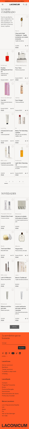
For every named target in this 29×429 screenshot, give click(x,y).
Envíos (4, 387)
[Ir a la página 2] (23, 181)
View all (14, 326)
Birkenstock (18, 213)
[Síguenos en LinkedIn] (20, 353)
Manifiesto (5, 367)
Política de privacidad (8, 395)
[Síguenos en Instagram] (6, 353)
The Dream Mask (5, 248)
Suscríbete (22, 348)
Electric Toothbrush (21, 277)
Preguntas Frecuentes (8, 385)
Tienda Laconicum (7, 369)
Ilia (16, 128)
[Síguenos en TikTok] (17, 353)
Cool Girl (3, 100)
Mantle (2, 246)
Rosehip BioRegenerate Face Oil (6, 69)
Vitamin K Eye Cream (7, 216)
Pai (3, 411)
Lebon (17, 275)
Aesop (4, 409)
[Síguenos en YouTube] (13, 353)
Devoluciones (6, 391)
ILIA (3, 407)
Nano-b (17, 31)
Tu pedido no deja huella (9, 371)
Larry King (3, 128)
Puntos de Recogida (8, 389)
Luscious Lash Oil (6, 163)
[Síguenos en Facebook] (3, 353)
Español (4, 356)
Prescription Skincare (6, 213)
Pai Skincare (4, 65)
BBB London (4, 160)
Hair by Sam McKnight (6, 97)
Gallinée (17, 97)
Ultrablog (4, 373)
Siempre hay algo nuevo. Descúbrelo (14, 1)
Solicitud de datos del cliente (10, 393)
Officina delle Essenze (20, 65)
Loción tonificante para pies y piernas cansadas (20, 308)
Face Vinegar (19, 100)
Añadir (17, 47)
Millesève (17, 246)
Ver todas (4, 415)
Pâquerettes (19, 248)
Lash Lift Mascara (6, 277)
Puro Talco (18, 68)
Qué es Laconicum (7, 365)
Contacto (4, 383)
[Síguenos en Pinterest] (9, 353)
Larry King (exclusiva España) (10, 405)
